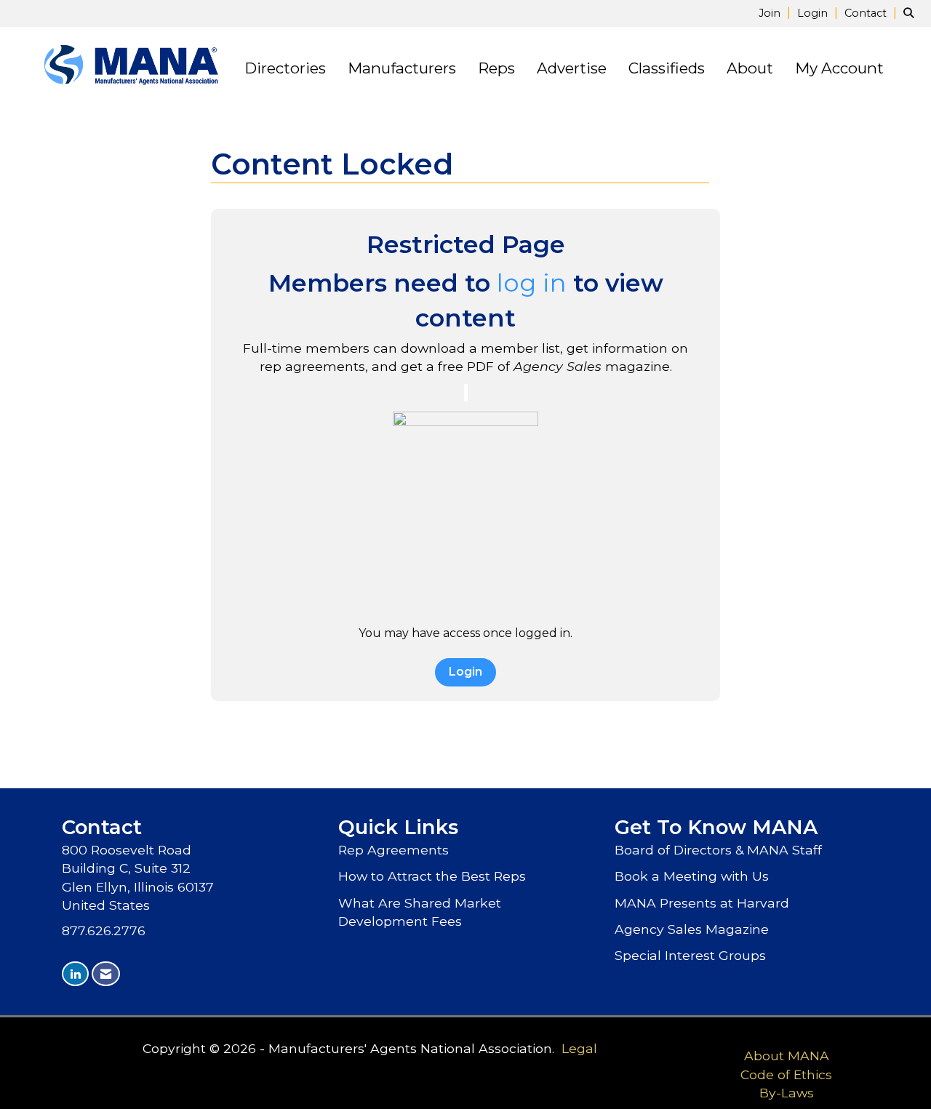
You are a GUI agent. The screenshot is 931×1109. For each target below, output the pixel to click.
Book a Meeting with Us (692, 876)
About (750, 68)
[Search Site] (911, 13)
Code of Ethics (786, 1074)
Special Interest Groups (690, 955)
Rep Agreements (393, 849)
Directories (285, 68)
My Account (839, 68)
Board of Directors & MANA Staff (718, 849)
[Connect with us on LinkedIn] (75, 974)
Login (465, 671)
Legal (579, 1048)
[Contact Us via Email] (106, 974)
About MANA (786, 1055)
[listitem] (776, 13)
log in (532, 282)
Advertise (572, 68)
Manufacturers (402, 68)
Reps (496, 68)
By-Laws (786, 1092)
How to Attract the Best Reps (432, 876)
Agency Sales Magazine (692, 929)
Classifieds (666, 68)
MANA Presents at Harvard (702, 902)
